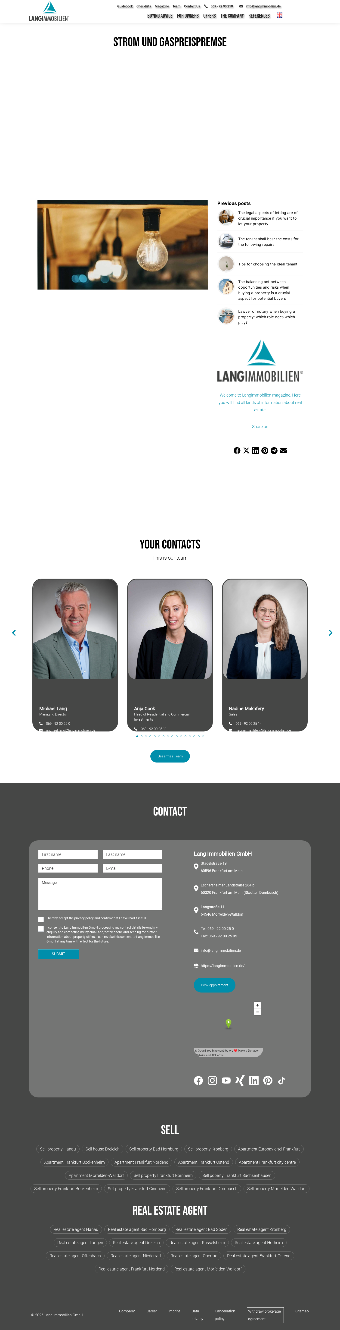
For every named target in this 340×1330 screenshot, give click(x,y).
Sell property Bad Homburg (153, 1149)
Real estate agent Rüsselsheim (197, 1242)
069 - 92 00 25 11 (154, 729)
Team (176, 6)
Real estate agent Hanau (76, 1229)
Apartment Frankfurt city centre (267, 1162)
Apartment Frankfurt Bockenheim (74, 1162)
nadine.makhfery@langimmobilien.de (263, 730)
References (259, 16)
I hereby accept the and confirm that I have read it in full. (96, 918)
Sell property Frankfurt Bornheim (163, 1175)
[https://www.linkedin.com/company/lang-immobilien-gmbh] (254, 1081)
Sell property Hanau (58, 1149)
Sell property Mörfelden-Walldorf (276, 1188)
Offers (209, 16)
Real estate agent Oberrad (193, 1255)
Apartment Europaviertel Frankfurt (269, 1149)
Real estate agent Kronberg (261, 1229)
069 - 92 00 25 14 (249, 724)
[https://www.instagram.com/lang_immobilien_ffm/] (212, 1081)
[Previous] (11, 626)
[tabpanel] (75, 652)
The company (232, 16)
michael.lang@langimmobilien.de (70, 730)
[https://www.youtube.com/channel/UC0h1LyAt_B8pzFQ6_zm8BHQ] (226, 1081)
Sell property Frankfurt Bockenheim (66, 1188)
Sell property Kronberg (208, 1149)
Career (151, 1311)
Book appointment (214, 985)
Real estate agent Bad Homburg (137, 1229)
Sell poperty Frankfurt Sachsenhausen (237, 1175)
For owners (188, 16)
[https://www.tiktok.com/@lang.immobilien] (281, 1081)
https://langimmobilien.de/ (223, 966)
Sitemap (302, 1311)
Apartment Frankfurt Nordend (141, 1162)
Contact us (192, 6)
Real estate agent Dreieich (136, 1242)
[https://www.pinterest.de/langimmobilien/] (267, 1081)
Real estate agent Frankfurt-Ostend (259, 1255)
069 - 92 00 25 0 (58, 724)
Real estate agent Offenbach (75, 1255)
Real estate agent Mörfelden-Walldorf (208, 1269)
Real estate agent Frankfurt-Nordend (132, 1269)
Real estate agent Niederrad (136, 1255)
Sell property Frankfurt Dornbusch (207, 1188)
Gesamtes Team (170, 756)
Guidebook (125, 6)
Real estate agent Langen (80, 1242)
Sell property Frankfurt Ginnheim (137, 1188)
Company (127, 1311)
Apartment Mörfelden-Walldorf (96, 1175)
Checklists (143, 6)
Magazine (162, 6)
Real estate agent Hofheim (259, 1242)
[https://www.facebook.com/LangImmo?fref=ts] (198, 1081)
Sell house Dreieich (103, 1149)
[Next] (328, 626)
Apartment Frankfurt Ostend (203, 1162)
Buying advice (160, 16)
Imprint (174, 1311)
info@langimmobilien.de (221, 950)
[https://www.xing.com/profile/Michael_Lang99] (240, 1081)
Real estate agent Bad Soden (202, 1229)
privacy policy (84, 918)
